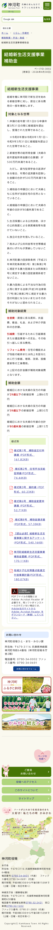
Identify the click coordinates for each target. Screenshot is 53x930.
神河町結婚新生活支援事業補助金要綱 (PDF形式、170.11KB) (29, 556)
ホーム (4, 33)
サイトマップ (26, 798)
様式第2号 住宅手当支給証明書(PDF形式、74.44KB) (29, 473)
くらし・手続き (21, 33)
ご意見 (28, 772)
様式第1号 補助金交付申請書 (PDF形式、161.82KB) (29, 455)
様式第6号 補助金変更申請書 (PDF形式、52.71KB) (29, 505)
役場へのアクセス (26, 782)
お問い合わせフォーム (26, 669)
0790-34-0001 (20, 876)
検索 (48, 19)
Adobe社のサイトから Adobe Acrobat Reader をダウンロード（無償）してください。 (27, 613)
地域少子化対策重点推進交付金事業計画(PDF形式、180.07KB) (29, 575)
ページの (42, 757)
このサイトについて (26, 790)
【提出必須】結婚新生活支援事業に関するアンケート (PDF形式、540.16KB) (29, 538)
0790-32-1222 (15, 906)
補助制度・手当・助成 (12, 38)
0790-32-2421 (34, 903)
